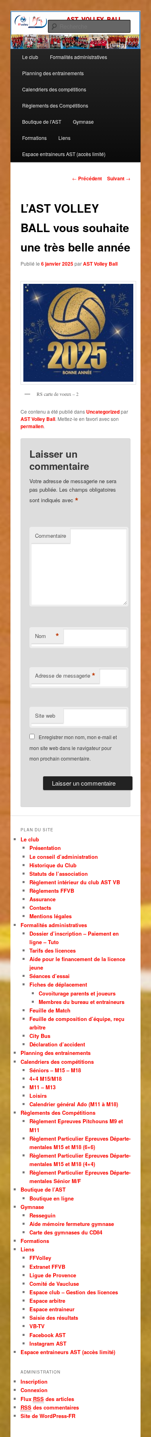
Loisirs (38, 1095)
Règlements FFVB (51, 890)
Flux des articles (47, 1399)
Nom (47, 636)
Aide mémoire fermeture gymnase (71, 1224)
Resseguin (42, 1215)
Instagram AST (47, 1343)
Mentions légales (50, 916)
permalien (32, 426)
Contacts (40, 907)
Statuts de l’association (58, 873)
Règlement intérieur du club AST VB (74, 882)
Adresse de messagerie (65, 675)
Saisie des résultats (53, 1317)
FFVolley (40, 1258)
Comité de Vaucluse (54, 1283)
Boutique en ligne (51, 1198)
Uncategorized (103, 411)
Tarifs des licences (52, 950)
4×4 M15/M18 (45, 1078)
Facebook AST (47, 1335)
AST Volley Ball (100, 263)
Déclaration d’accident (57, 1044)
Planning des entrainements (53, 73)
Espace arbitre (47, 1300)
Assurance (42, 899)
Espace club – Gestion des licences (73, 1292)
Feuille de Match (49, 1010)
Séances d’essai (49, 976)
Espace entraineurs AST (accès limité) (63, 153)
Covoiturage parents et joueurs (77, 993)
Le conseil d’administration (63, 856)
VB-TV (37, 1326)
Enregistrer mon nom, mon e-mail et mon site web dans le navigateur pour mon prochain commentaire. (73, 747)
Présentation (45, 848)
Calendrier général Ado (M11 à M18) (73, 1104)
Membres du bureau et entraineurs (81, 1002)
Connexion (34, 1390)
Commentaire (50, 535)
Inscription (34, 1381)
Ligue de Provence (52, 1275)
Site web (45, 715)
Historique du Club (53, 865)
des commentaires (50, 1407)
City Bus (39, 1036)
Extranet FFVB (47, 1266)
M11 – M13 (42, 1087)
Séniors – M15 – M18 (55, 1070)
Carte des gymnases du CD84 (65, 1232)
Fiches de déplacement (58, 984)
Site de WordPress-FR (48, 1416)
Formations (34, 137)
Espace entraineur (51, 1309)
